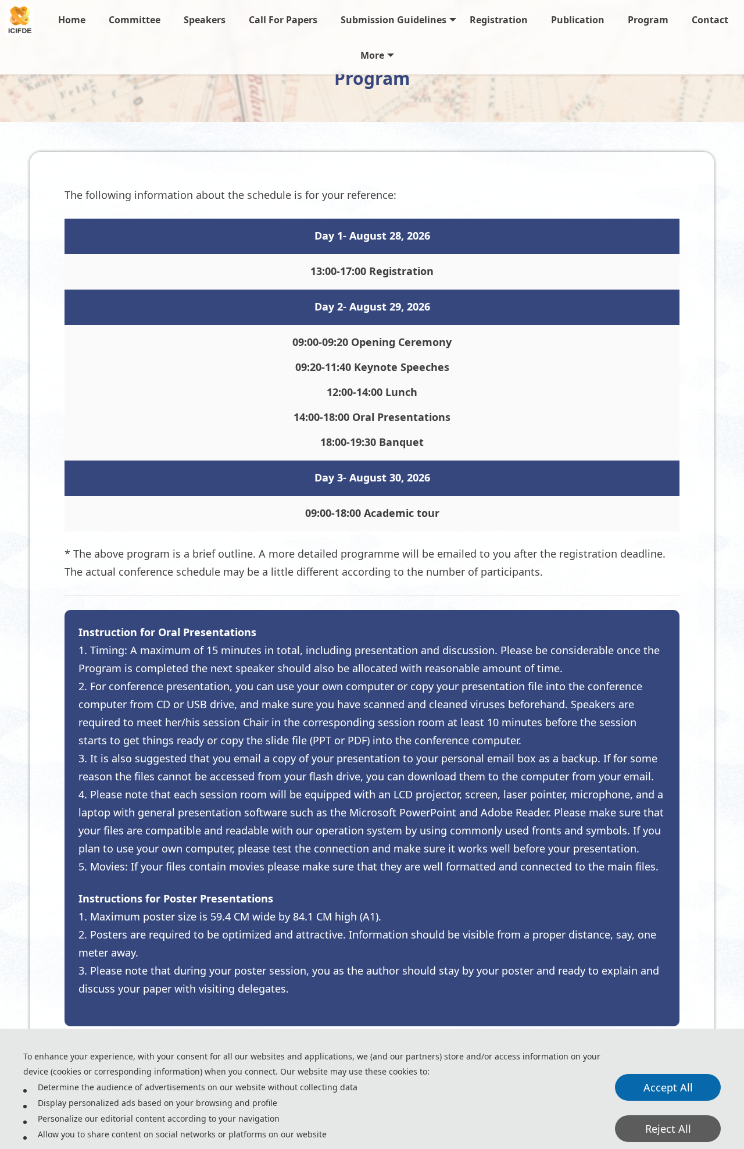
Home (71, 19)
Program (648, 19)
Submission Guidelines (393, 19)
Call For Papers (283, 19)
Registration (499, 19)
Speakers (205, 19)
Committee (134, 19)
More (372, 55)
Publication (577, 19)
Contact (710, 19)
